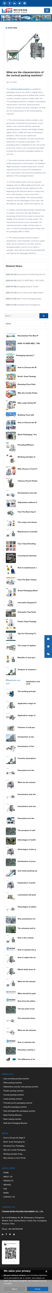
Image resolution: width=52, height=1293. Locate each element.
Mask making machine (12, 1119)
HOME (6, 1173)
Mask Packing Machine (12, 1115)
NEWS (8, 324)
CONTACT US (9, 1197)
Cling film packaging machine (15, 1107)
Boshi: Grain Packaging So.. (14, 1142)
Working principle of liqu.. (13, 1154)
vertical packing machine (20, 89)
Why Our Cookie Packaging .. (15, 1150)
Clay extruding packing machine (16, 1079)
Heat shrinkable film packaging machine (19, 1111)
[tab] (26, 323)
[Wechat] (48, 654)
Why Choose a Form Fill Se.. (14, 1158)
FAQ (5, 1189)
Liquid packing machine (12, 1099)
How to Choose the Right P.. (14, 1138)
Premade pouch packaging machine (17, 1103)
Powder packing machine (13, 1091)
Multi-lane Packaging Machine (15, 1123)
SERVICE (7, 1185)
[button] (26, 323)
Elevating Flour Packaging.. (14, 1146)
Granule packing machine (13, 1095)
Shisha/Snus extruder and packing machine (20, 1087)
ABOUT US (7, 1177)
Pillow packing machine (12, 1083)
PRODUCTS (8, 1181)
